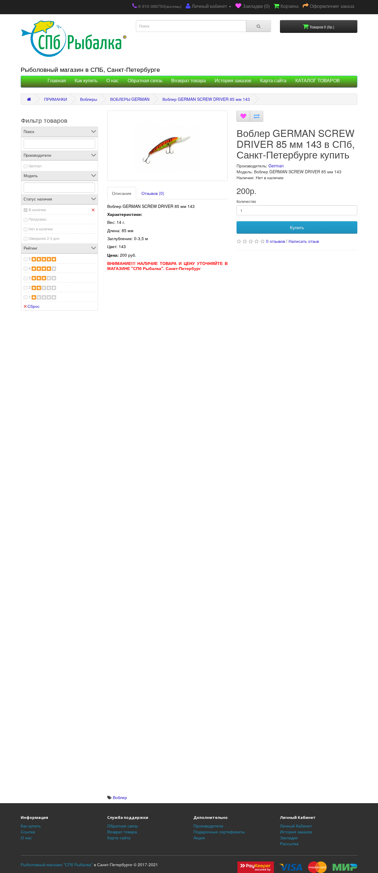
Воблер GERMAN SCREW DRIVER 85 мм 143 (206, 99)
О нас (112, 80)
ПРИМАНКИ (55, 99)
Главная (57, 80)
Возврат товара (188, 80)
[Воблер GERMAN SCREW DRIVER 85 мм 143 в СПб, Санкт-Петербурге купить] (167, 146)
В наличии (37, 209)
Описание (121, 193)
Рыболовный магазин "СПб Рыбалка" (57, 864)
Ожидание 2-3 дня (44, 238)
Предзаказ (38, 219)
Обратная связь (145, 80)
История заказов (233, 80)
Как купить (86, 80)
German (35, 165)
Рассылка (289, 843)
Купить (297, 227)
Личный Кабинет (296, 826)
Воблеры (88, 99)
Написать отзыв (304, 241)
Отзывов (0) (152, 193)
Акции (199, 837)
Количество (246, 201)
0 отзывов (275, 241)
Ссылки (28, 832)
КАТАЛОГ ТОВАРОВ (317, 80)
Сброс (33, 306)
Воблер (120, 797)
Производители (208, 826)
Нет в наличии (41, 228)
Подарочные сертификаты (219, 832)
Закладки (289, 837)
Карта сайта (273, 80)
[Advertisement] (167, 315)
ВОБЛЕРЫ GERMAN (129, 99)
